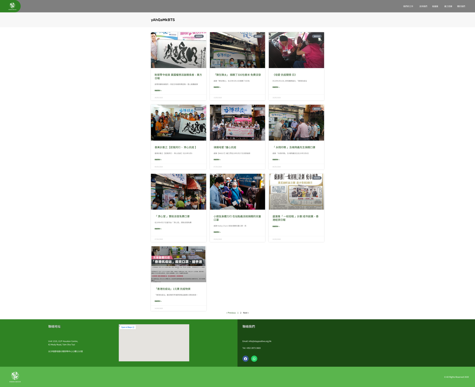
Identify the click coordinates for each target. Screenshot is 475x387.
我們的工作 (408, 6)
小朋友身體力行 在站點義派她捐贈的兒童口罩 (237, 217)
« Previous (231, 312)
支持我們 (423, 6)
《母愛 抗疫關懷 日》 (285, 74)
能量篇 (435, 6)
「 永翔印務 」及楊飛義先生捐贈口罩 (294, 147)
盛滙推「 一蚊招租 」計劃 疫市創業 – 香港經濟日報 (296, 217)
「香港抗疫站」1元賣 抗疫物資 (172, 289)
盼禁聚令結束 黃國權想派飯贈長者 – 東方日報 (178, 76)
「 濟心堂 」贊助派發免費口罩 (172, 216)
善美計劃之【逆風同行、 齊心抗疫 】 (176, 147)
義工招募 (448, 6)
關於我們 (461, 6)
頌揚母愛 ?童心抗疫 (225, 147)
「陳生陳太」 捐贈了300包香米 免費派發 (237, 74)
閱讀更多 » (158, 90)
